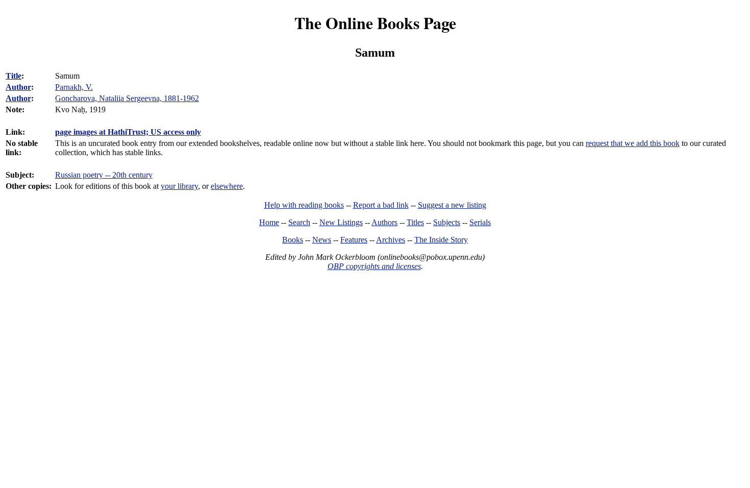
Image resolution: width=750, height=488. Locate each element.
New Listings (341, 222)
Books (292, 239)
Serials (480, 222)
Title (13, 75)
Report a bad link (381, 205)
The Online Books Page (375, 23)
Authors (384, 222)
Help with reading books (304, 205)
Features (353, 239)
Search (299, 222)
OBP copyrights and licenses (374, 266)
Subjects (446, 222)
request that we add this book (633, 143)
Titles (415, 222)
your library (179, 186)
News (321, 239)
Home (269, 222)
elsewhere (227, 186)
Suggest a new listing (452, 205)
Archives (390, 239)
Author (18, 87)
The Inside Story (441, 239)
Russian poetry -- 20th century (104, 174)
